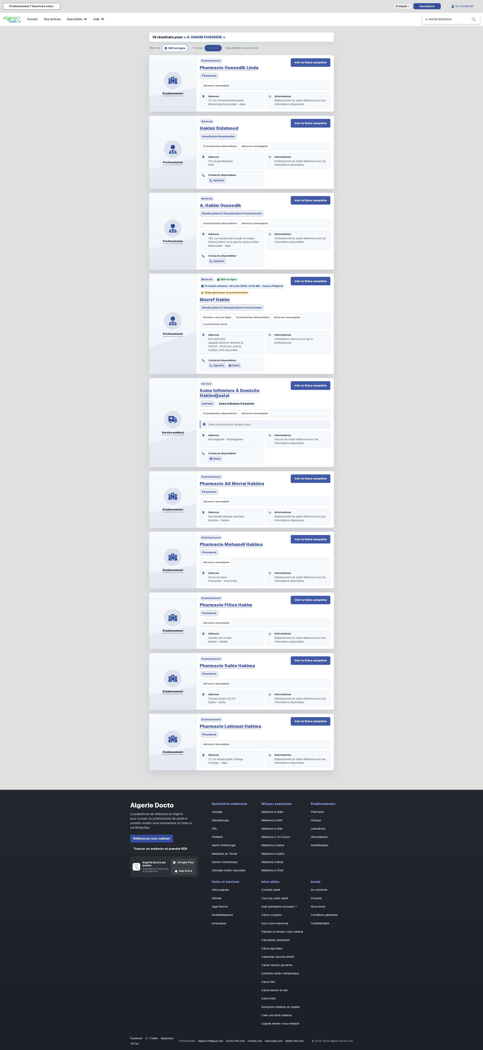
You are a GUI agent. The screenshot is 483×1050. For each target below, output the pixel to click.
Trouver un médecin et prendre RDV (160, 849)
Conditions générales (324, 915)
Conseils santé (270, 889)
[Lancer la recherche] (473, 19)
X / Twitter (151, 1038)
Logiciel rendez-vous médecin (280, 1023)
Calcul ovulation (271, 915)
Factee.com (255, 1041)
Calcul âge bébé (271, 948)
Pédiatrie (217, 837)
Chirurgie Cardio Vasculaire (228, 870)
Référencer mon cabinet (151, 839)
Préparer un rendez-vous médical (282, 931)
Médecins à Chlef (272, 870)
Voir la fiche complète (311, 62)
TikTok (134, 1043)
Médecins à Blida (272, 862)
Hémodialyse (319, 837)
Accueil (32, 19)
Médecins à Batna (272, 845)
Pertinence (213, 48)
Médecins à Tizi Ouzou (275, 837)
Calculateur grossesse (275, 940)
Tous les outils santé (274, 898)
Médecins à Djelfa (272, 853)
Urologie (217, 812)
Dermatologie (220, 820)
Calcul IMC (268, 982)
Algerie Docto (152, 805)
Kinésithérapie (319, 845)
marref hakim (215, 299)
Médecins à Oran (271, 828)
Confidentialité (320, 923)
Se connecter (464, 6)
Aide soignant (220, 889)
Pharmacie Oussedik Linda (229, 67)
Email (235, 365)
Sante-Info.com (294, 1041)
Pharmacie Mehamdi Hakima (231, 544)
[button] (175, 48)
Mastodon (167, 1038)
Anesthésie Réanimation (218, 136)
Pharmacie (209, 75)
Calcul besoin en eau (274, 990)
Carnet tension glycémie (276, 965)
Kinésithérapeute (222, 915)
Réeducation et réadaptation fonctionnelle (232, 213)
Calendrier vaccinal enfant (277, 956)
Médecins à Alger (272, 812)
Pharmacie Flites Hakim (226, 605)
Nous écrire (318, 906)
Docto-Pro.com (235, 1041)
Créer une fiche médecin (276, 1015)
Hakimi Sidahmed (219, 128)
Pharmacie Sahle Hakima (227, 665)
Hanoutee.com (273, 1041)
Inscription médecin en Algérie (280, 1007)
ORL (214, 828)
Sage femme (220, 906)
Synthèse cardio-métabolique (280, 973)
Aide (96, 19)
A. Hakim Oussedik (220, 205)
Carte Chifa (268, 998)
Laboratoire (318, 828)
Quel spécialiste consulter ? (279, 906)
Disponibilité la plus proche (242, 48)
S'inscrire (316, 898)
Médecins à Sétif (271, 820)
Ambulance (219, 923)
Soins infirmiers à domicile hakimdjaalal (230, 393)
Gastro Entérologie (223, 845)
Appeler (218, 180)
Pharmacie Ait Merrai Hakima (232, 483)
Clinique (316, 820)
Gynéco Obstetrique (225, 862)
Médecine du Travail (224, 853)
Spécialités (74, 19)
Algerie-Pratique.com (210, 1041)
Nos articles (52, 19)
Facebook (136, 1038)
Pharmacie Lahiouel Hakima (230, 726)
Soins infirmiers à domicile (236, 403)
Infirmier (207, 403)
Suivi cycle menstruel (274, 923)
